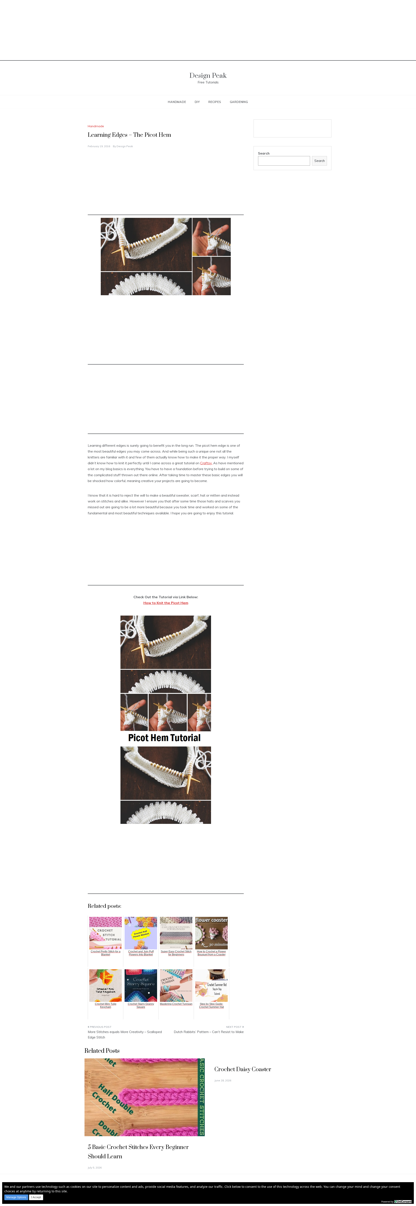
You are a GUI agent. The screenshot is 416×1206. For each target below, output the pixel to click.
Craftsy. (206, 463)
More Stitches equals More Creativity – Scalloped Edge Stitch (125, 1035)
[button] (16, 1197)
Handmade (177, 102)
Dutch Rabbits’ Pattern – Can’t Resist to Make (209, 1032)
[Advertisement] (208, 30)
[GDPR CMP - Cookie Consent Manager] (403, 1201)
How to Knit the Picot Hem (165, 603)
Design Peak (208, 76)
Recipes (214, 102)
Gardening (239, 102)
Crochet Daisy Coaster (242, 1069)
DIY (197, 102)
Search (264, 153)
